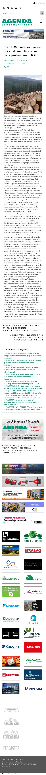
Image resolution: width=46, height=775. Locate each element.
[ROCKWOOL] (11, 674)
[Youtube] (16, 8)
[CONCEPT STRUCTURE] (33, 605)
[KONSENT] (11, 647)
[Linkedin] (8, 8)
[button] (39, 3)
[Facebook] (4, 8)
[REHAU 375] (23, 520)
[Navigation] (42, 22)
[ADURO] (33, 647)
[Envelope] (20, 8)
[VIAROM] (33, 688)
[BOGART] (33, 661)
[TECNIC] (23, 34)
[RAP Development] (33, 674)
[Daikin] (11, 605)
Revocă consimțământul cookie (14, 774)
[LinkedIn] (8, 67)
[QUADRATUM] (11, 536)
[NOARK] (11, 591)
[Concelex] (23, 507)
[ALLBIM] (23, 469)
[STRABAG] (33, 550)
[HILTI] (23, 481)
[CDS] (33, 564)
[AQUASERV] (33, 578)
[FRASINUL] (11, 688)
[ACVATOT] (33, 619)
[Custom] (12, 8)
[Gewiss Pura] (11, 661)
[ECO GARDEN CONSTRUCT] (33, 536)
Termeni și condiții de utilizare (13, 759)
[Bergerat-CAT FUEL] (11, 550)
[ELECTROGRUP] (11, 619)
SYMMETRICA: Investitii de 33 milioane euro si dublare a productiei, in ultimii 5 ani (27, 337)
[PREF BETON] (23, 494)
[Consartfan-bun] (11, 564)
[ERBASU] (11, 578)
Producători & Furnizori (16, 61)
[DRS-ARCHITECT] (11, 633)
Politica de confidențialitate (12, 762)
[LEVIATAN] (33, 591)
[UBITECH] (33, 633)
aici (25, 316)
